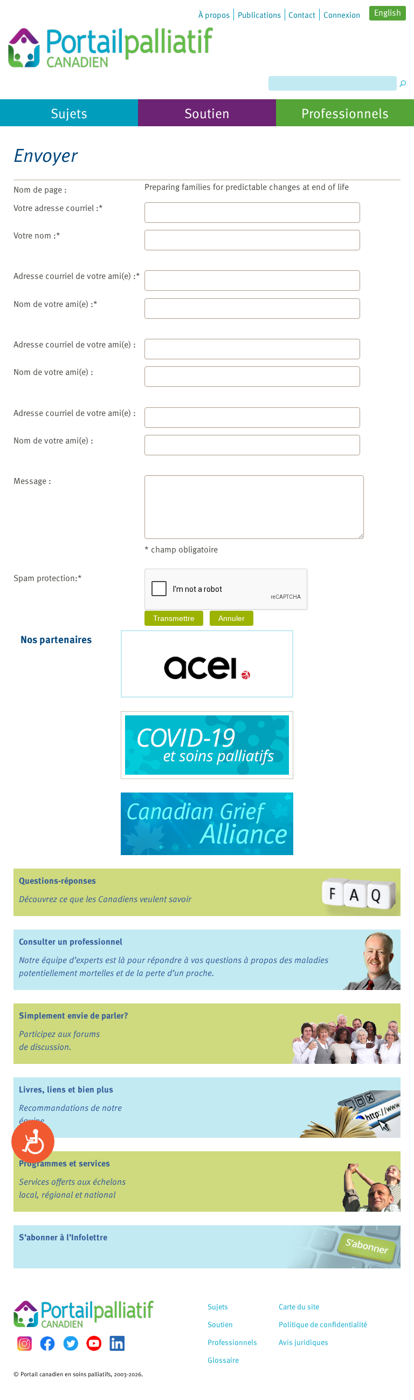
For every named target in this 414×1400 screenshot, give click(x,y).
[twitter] (70, 1343)
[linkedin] (117, 1343)
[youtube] (93, 1343)
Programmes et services (64, 1163)
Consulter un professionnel (70, 941)
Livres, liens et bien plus (66, 1089)
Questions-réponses (57, 880)
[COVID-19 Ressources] (207, 745)
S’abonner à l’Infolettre (63, 1237)
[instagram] (24, 1343)
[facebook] (47, 1343)
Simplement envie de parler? (73, 1015)
